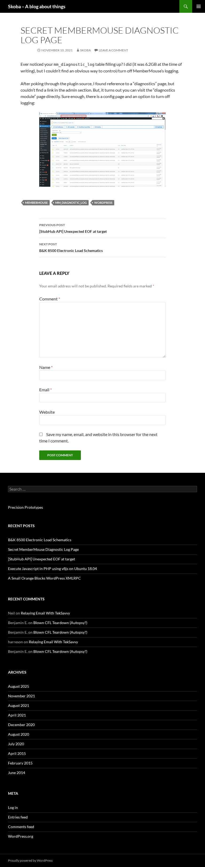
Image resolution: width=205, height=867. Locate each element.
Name (46, 367)
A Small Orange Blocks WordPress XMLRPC (44, 578)
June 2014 (16, 772)
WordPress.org (20, 836)
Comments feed (21, 826)
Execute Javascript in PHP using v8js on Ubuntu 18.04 (52, 568)
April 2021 (17, 715)
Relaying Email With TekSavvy (45, 613)
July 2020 (16, 744)
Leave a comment (113, 50)
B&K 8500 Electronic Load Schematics (71, 247)
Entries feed (18, 817)
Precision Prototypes (25, 507)
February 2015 (20, 763)
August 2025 (18, 686)
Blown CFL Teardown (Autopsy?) (60, 622)
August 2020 (18, 734)
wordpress (103, 202)
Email (45, 389)
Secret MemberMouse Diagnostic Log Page (43, 549)
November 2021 (21, 696)
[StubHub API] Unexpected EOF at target (73, 228)
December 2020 (21, 724)
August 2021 (18, 705)
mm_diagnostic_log (71, 202)
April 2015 (17, 753)
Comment (49, 298)
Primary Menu (198, 6)
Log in (13, 807)
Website (47, 411)
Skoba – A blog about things (36, 6)
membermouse (36, 202)
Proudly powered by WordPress (30, 860)
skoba (85, 50)
